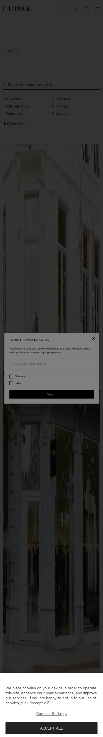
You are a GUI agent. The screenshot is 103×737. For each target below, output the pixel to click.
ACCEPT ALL (51, 728)
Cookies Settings (51, 713)
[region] (51, 705)
